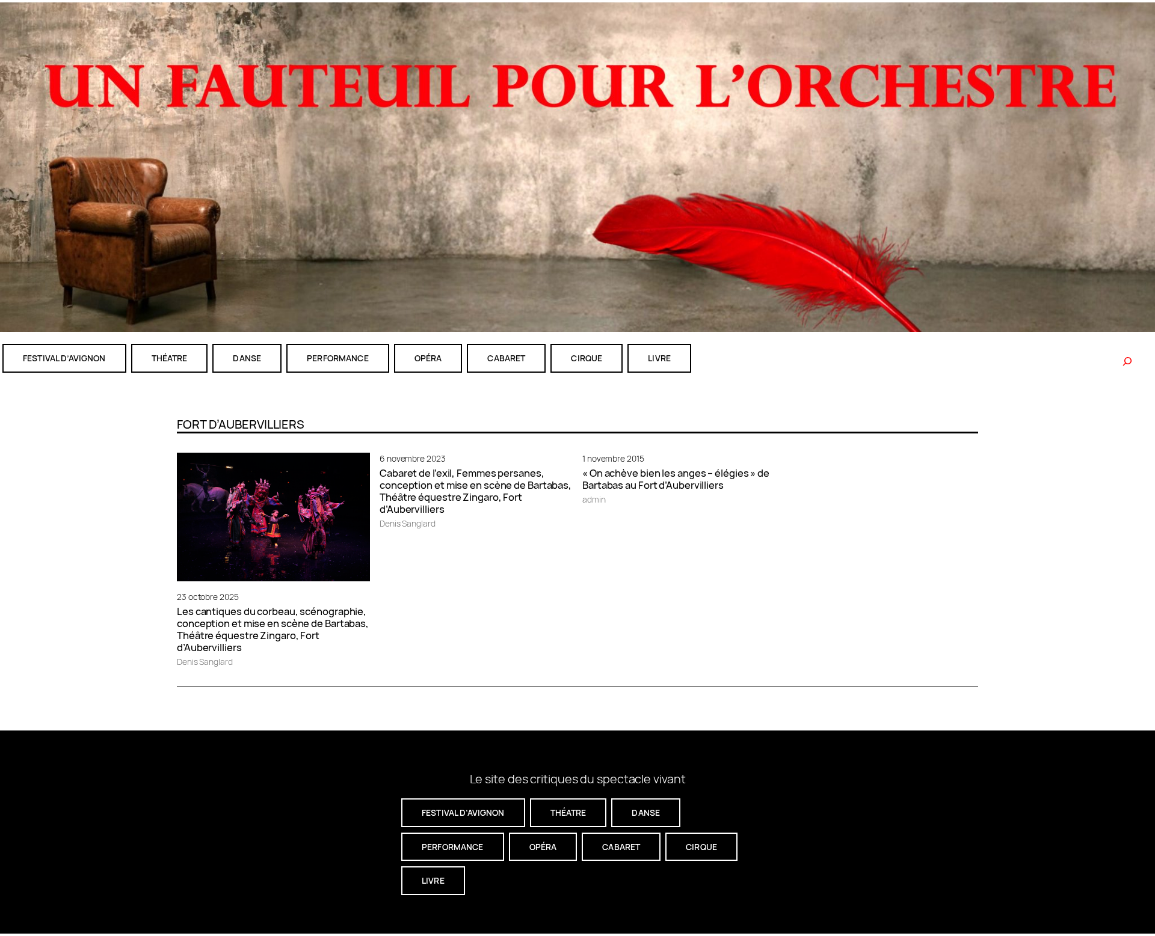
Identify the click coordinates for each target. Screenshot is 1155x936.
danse (247, 358)
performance (338, 358)
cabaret (506, 358)
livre (659, 358)
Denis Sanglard (205, 661)
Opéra (428, 358)
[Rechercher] (1127, 361)
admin (594, 499)
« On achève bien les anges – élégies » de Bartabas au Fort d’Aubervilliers (675, 479)
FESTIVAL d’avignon (64, 358)
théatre (170, 358)
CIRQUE (586, 358)
